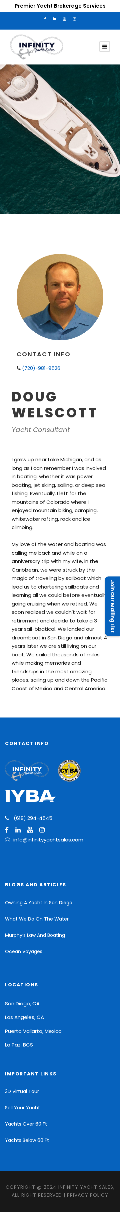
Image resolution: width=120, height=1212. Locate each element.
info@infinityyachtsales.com (49, 839)
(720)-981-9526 (40, 368)
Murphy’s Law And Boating (35, 935)
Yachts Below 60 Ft (27, 1140)
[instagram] (74, 19)
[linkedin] (54, 19)
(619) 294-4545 (33, 818)
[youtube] (64, 19)
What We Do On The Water (37, 919)
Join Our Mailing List (112, 606)
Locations (21, 984)
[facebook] (45, 19)
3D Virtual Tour (22, 1091)
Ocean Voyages (23, 951)
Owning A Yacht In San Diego (38, 902)
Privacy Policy (87, 1195)
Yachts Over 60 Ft (26, 1124)
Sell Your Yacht (22, 1107)
